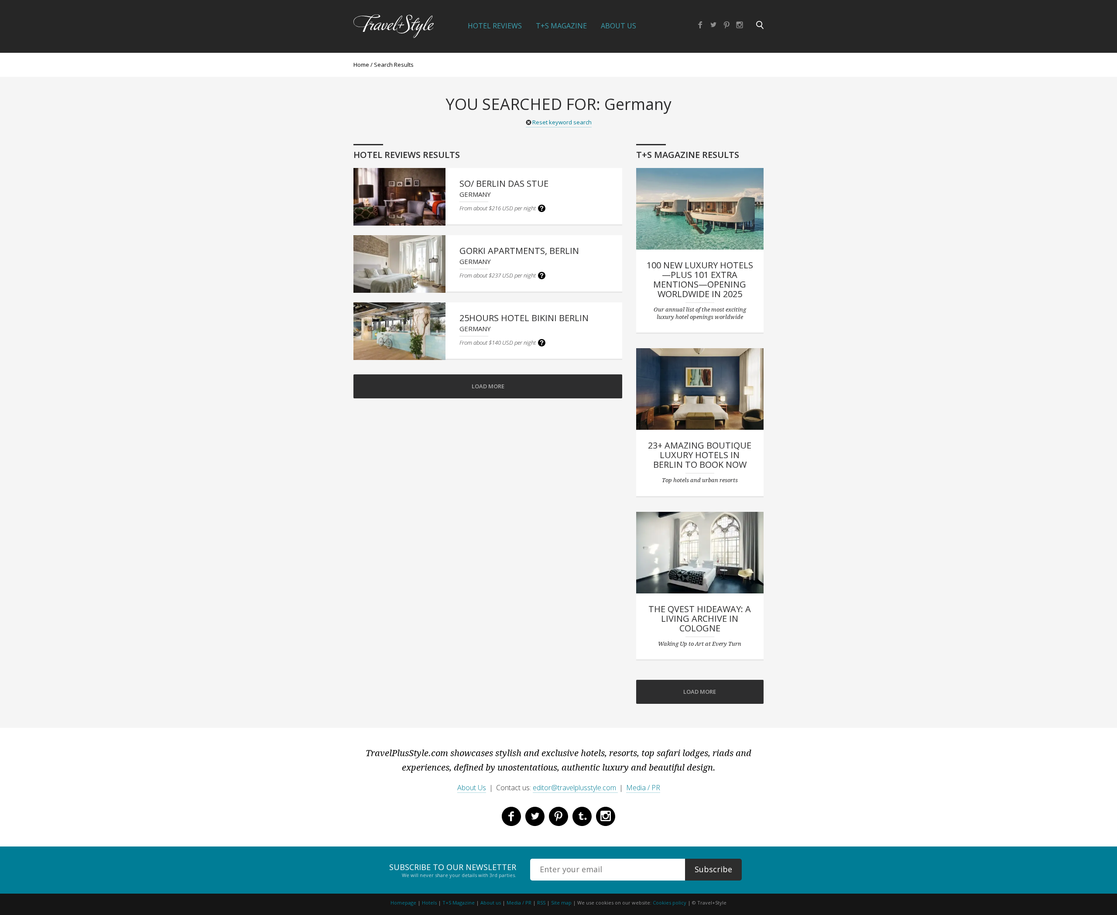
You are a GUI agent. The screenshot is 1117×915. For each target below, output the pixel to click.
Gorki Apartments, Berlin (519, 251)
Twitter (713, 25)
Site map (561, 902)
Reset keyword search (562, 122)
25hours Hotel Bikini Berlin (524, 318)
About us (490, 902)
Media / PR (643, 787)
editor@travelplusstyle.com (575, 787)
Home (361, 65)
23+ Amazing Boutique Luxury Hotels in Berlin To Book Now (699, 454)
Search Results (394, 65)
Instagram (739, 25)
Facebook (700, 25)
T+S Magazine (561, 26)
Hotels (429, 902)
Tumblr (582, 816)
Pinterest (726, 25)
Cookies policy (669, 902)
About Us (618, 26)
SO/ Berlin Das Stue (503, 183)
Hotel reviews (495, 26)
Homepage (403, 902)
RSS (541, 902)
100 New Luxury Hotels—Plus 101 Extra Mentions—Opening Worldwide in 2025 (700, 279)
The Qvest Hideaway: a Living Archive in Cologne (699, 618)
